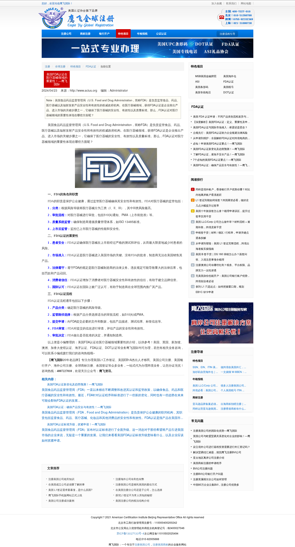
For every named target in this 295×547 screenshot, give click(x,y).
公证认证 (161, 33)
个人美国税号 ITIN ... (232, 390)
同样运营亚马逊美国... (205, 408)
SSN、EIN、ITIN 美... (205, 367)
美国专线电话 (203, 92)
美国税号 (228, 87)
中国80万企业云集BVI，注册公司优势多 (216, 484)
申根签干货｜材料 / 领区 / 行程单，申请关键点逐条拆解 (222, 235)
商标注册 (85, 33)
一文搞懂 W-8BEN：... (233, 372)
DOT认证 (228, 92)
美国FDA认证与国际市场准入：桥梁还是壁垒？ (220, 127)
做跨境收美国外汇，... (233, 367)
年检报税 (142, 33)
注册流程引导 (227, 33)
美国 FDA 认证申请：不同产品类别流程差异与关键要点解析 (227, 116)
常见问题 (197, 420)
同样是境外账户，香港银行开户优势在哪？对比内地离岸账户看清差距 (223, 191)
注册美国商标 (160, 544)
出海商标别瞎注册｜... (233, 403)
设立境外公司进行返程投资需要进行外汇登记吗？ (221, 446)
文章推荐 (53, 468)
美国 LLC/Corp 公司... (205, 385)
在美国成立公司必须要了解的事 (66, 484)
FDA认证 (91, 66)
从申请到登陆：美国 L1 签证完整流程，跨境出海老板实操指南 (222, 245)
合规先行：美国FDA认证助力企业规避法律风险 (220, 132)
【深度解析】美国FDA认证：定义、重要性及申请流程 (224, 122)
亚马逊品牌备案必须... (205, 403)
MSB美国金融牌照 (205, 76)
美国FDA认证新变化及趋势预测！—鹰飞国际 (75, 384)
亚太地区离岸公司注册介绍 (208, 457)
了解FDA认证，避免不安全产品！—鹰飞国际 (219, 154)
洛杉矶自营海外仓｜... (205, 372)
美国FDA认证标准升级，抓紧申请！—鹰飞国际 (76, 424)
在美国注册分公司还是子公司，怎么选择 (139, 489)
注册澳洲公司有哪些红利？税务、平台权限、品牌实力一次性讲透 (223, 267)
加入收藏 (216, 3)
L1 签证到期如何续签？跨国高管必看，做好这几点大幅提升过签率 (222, 202)
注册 (47, 66)
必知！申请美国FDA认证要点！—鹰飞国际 (217, 143)
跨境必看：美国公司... (205, 390)
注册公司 (66, 33)
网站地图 (246, 3)
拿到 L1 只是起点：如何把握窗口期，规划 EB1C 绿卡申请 (220, 289)
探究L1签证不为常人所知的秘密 (134, 495)
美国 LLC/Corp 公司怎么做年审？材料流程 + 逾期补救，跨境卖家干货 (223, 224)
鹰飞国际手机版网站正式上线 (65, 495)
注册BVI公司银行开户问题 (208, 473)
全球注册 (60, 66)
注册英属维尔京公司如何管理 (210, 479)
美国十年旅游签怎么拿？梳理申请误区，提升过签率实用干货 (223, 213)
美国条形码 (201, 87)
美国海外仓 (229, 76)
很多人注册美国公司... (233, 385)
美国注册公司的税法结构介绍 (132, 500)
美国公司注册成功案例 (61, 500)
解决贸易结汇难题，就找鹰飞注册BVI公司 (217, 452)
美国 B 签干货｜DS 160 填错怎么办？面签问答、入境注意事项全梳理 (221, 256)
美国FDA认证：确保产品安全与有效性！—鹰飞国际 (79, 407)
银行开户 (104, 33)
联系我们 (231, 3)
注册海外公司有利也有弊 (130, 479)
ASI (197, 81)
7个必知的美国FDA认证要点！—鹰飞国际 (217, 159)
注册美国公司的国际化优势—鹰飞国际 (215, 430)
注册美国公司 (142, 544)
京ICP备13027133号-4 (130, 533)
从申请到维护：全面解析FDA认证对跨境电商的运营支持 (225, 138)
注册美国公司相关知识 (61, 479)
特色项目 (123, 33)
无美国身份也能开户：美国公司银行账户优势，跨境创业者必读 (223, 278)
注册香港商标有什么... (233, 408)
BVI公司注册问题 (203, 468)
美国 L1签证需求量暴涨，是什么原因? (70, 489)
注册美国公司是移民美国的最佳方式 (136, 484)
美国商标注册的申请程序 (207, 463)
